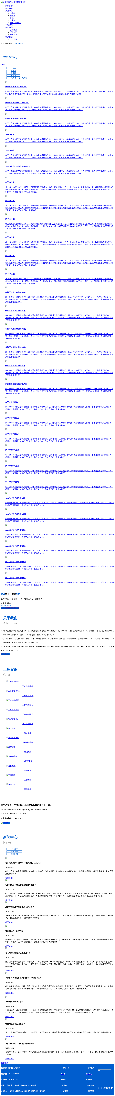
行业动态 (13, 32)
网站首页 (9, 6)
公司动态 (13, 30)
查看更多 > (5, 654)
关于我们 (9, 8)
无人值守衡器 (15, 23)
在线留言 (13, 39)
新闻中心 (9, 27)
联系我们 (9, 37)
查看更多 (4, 1063)
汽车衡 (12, 13)
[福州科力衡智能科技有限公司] (13, 2)
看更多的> (9, 878)
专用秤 (12, 18)
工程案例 (9, 25)
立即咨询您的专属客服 (10, 608)
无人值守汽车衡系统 (19, 78)
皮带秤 (12, 20)
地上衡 (12, 16)
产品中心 (9, 11)
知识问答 (13, 35)
